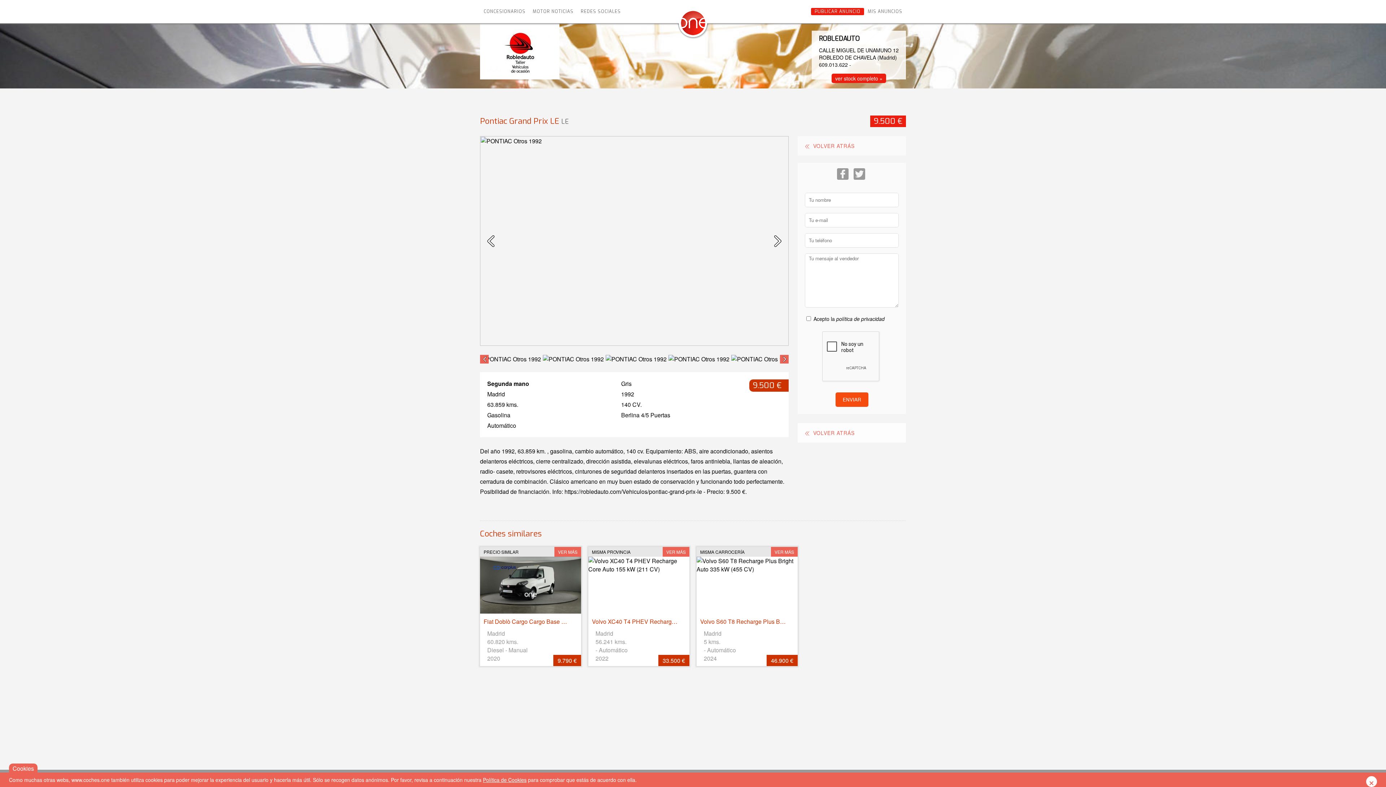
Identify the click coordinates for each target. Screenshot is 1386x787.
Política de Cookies (505, 779)
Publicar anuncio (837, 11)
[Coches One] (693, 26)
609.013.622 (833, 64)
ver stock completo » (858, 78)
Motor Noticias (553, 11)
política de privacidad (860, 318)
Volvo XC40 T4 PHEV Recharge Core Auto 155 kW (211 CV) (670, 621)
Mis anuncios (885, 11)
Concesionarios (505, 11)
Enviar (852, 399)
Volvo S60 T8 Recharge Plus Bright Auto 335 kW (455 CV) (775, 621)
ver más (568, 552)
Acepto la (849, 318)
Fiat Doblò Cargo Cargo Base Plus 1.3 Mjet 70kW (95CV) (557, 621)
